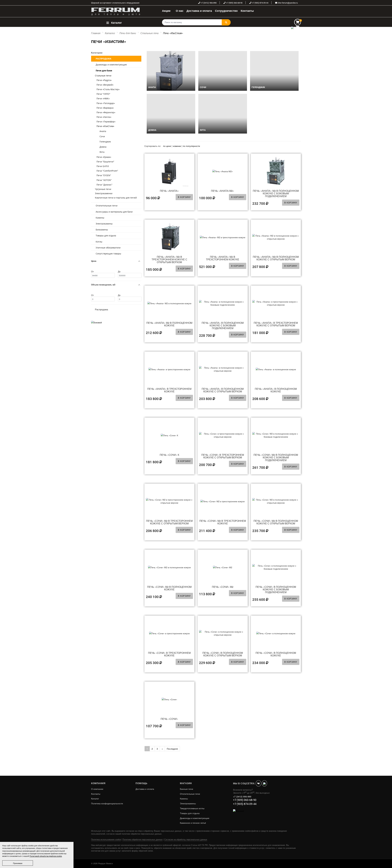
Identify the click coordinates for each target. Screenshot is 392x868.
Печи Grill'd (102, 166)
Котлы (99, 241)
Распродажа (101, 309)
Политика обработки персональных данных (143, 839)
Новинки (177, 145)
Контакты (95, 794)
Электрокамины (104, 223)
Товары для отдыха (106, 235)
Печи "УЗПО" (103, 93)
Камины (100, 217)
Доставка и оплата (145, 789)
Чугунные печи (103, 189)
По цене (167, 145)
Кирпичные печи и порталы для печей (116, 197)
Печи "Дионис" (104, 184)
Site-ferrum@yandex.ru (288, 3)
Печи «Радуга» (104, 80)
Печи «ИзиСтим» (105, 126)
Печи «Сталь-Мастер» (108, 89)
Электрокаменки (103, 193)
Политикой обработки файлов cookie (46, 856)
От (92, 271)
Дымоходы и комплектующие (111, 64)
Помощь (141, 783)
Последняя (172, 748)
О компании (97, 789)
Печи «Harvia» (103, 117)
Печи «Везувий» (104, 84)
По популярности (191, 145)
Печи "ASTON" (104, 180)
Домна (103, 146)
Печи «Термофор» (105, 121)
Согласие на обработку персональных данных (185, 839)
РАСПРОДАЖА (103, 58)
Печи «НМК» (103, 98)
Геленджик (105, 141)
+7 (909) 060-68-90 (234, 3)
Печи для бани (127, 33)
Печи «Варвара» (105, 107)
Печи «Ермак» (103, 157)
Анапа (103, 131)
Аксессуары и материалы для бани (114, 211)
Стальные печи (149, 33)
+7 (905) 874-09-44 (260, 3)
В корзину (184, 197)
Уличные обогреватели (108, 247)
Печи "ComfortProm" (107, 170)
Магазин (186, 783)
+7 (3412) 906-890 (209, 3)
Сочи (102, 136)
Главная (95, 33)
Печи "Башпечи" (105, 161)
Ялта (102, 151)
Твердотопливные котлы (192, 808)
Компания (98, 783)
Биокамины (102, 229)
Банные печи (186, 789)
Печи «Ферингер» (105, 112)
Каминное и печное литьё (193, 823)
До (119, 271)
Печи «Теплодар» (105, 103)
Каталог (116, 23)
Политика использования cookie (106, 839)
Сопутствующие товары (108, 253)
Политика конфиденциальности (107, 803)
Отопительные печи (106, 205)
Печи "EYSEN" (103, 175)
